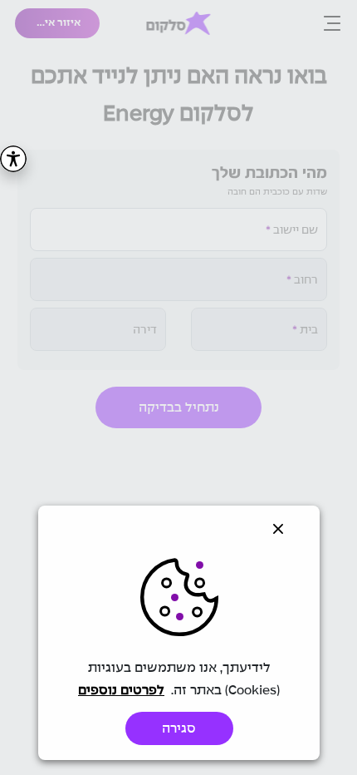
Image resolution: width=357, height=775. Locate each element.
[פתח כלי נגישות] (13, 159)
